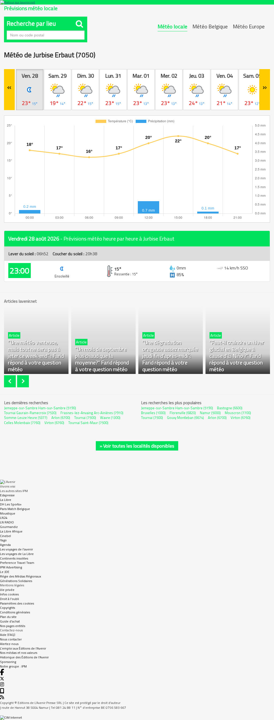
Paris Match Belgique (15, 508)
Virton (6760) (54, 422)
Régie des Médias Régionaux (20, 576)
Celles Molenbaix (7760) (22, 422)
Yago (3, 540)
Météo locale (172, 26)
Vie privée (7, 589)
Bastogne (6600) (229, 408)
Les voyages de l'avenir (16, 549)
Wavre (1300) (110, 417)
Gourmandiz (9, 526)
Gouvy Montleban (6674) (185, 417)
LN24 (3, 517)
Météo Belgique (210, 26)
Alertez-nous (9, 643)
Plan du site (8, 616)
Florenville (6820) (183, 412)
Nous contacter (11, 639)
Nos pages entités (12, 625)
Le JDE (4, 571)
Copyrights (7, 607)
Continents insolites (14, 558)
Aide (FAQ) (7, 634)
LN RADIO (7, 522)
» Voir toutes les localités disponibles (137, 445)
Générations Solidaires (16, 580)
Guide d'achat (10, 621)
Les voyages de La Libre (17, 553)
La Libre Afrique (11, 531)
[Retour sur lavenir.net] (137, 2)
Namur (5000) (210, 412)
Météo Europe (249, 26)
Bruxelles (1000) (153, 412)
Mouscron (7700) (238, 412)
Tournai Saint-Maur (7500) (88, 422)
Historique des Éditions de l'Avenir (24, 657)
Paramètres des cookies (17, 603)
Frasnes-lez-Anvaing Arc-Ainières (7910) (91, 412)
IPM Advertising (11, 567)
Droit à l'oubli (9, 598)
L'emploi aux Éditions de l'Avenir (23, 648)
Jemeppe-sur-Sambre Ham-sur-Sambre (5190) (40, 408)
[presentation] (10, 381)
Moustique (7, 513)
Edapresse (7, 495)
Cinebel (5, 535)
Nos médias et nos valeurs (18, 652)
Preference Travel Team (17, 562)
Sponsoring (8, 661)
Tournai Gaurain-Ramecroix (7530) (30, 412)
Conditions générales (15, 612)
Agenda (5, 544)
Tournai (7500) (85, 417)
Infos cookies (9, 594)
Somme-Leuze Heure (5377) (25, 417)
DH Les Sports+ (11, 504)
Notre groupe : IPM (13, 666)
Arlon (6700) (60, 417)
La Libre (5, 499)
